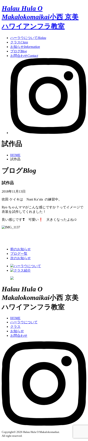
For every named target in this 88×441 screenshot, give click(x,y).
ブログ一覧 (18, 253)
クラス (19, 42)
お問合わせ (24, 55)
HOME (15, 155)
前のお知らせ (20, 249)
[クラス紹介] (20, 270)
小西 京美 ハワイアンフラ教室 (40, 17)
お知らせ (25, 47)
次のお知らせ (20, 258)
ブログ (18, 51)
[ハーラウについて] (25, 266)
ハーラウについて (28, 38)
